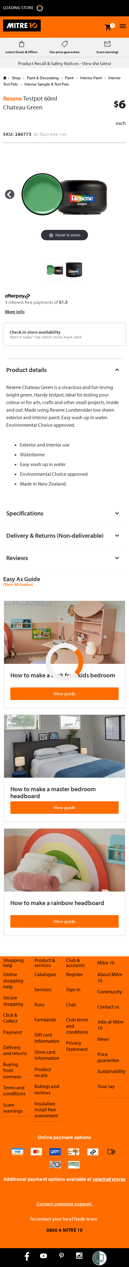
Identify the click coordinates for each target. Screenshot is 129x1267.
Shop (16, 77)
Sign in (73, 989)
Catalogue (45, 974)
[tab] (64, 369)
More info (14, 311)
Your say (106, 1086)
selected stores (109, 1179)
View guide (64, 694)
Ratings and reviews (46, 1089)
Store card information (46, 1055)
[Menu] (122, 27)
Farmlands (45, 1019)
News (103, 1039)
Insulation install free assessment (46, 1109)
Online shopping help (13, 980)
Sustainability (111, 1071)
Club (71, 1004)
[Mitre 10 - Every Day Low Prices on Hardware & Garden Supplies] (22, 27)
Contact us (108, 1006)
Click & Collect (10, 1018)
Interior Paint (91, 77)
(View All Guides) (18, 584)
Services (42, 989)
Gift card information (46, 1037)
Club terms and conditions (77, 1025)
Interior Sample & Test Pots (46, 83)
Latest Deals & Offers (22, 52)
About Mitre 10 (109, 977)
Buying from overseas (12, 1070)
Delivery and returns (15, 1050)
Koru (39, 1004)
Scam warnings (13, 1108)
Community (109, 991)
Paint (69, 77)
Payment (12, 1032)
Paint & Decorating (42, 77)
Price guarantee (108, 1057)
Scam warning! (107, 52)
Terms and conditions (14, 1090)
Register (74, 974)
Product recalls (42, 1072)
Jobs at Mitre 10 (110, 1025)
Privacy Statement (77, 1046)
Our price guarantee (64, 52)
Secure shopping (13, 1000)
